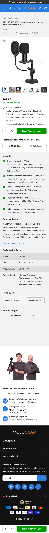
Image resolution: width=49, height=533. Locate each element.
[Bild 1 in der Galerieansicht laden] (5, 89)
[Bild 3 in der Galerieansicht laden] (18, 89)
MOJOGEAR (28, 519)
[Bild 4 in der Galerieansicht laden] (24, 89)
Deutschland (11, 496)
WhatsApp (37, 146)
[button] (5, 8)
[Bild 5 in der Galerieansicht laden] (31, 89)
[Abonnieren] (41, 478)
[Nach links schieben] (7, 62)
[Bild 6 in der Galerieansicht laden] (37, 89)
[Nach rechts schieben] (42, 62)
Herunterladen (35, 301)
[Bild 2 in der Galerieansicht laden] (12, 89)
